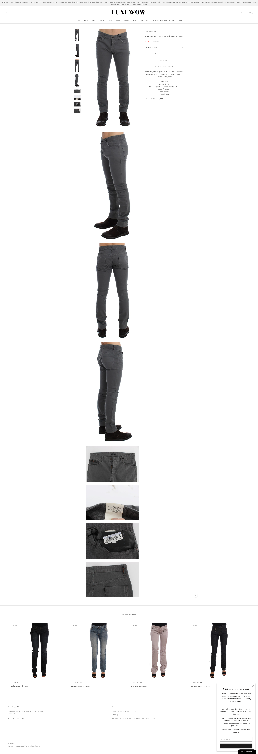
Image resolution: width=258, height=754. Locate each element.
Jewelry (126, 20)
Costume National (150, 31)
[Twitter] (13, 718)
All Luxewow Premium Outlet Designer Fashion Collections (133, 718)
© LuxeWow (11, 743)
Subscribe (236, 746)
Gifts (134, 20)
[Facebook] (9, 718)
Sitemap (115, 715)
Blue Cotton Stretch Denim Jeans (80, 686)
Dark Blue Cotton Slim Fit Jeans (20, 686)
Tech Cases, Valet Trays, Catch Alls (163, 20)
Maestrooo (20, 746)
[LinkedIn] (23, 718)
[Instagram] (18, 718)
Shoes (118, 20)
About (86, 20)
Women (102, 20)
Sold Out (164, 61)
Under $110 (144, 20)
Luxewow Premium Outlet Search (124, 711)
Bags (110, 20)
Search (243, 13)
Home (78, 20)
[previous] (6, 654)
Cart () (250, 12)
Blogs (180, 20)
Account (236, 13)
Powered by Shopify (32, 746)
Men (93, 20)
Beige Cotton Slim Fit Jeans (139, 686)
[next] (251, 654)
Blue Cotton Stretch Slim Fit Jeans (201, 686)
